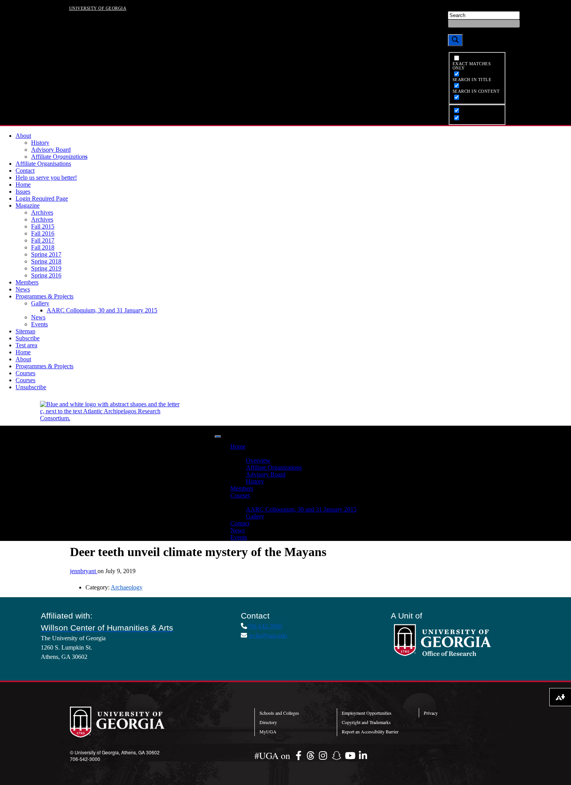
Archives (42, 212)
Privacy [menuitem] (431, 713)
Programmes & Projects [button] (259, 502)
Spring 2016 (46, 275)
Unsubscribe (31, 387)
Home (23, 184)
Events (39, 324)
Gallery (40, 303)
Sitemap (25, 331)
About (23, 135)
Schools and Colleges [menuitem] (279, 713)
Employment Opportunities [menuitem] (367, 713)
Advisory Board (51, 149)
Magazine (28, 205)
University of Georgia (98, 7)
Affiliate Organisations (43, 163)
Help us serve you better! (46, 177)
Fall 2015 (42, 226)
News (23, 289)
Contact (25, 170)
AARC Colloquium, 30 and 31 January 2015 (102, 310)
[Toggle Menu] (218, 436)
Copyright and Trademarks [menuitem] (366, 722)
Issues (23, 191)
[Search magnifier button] (455, 40)
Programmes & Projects (44, 296)
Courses (25, 373)
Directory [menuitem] (268, 722)
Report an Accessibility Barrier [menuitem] (370, 731)
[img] (299, 755)
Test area (26, 345)
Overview (258, 460)
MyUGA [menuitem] (268, 731)
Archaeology (127, 587)
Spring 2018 (46, 261)
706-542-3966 (264, 626)
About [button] (238, 453)
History (40, 142)
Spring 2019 (46, 268)
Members (27, 282)
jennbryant (83, 571)
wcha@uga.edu (268, 635)
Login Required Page (42, 198)
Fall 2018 (42, 247)
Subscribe (28, 338)
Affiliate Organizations (274, 467)
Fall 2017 (42, 240)
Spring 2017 (46, 254)
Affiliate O (59, 156)
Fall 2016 (42, 233)
